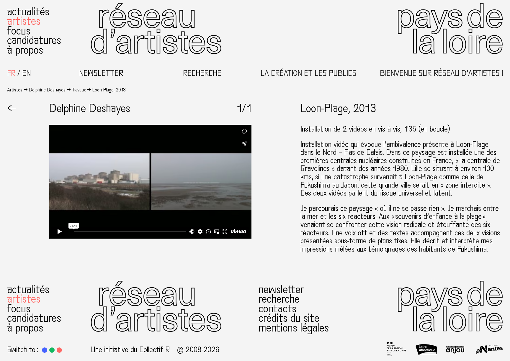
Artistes (23, 21)
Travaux (79, 90)
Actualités (28, 11)
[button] (44, 350)
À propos (25, 50)
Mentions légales (294, 327)
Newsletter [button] (101, 73)
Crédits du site (289, 318)
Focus (18, 30)
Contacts (277, 308)
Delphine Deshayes (47, 90)
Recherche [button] (202, 73)
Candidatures (34, 40)
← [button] (12, 108)
